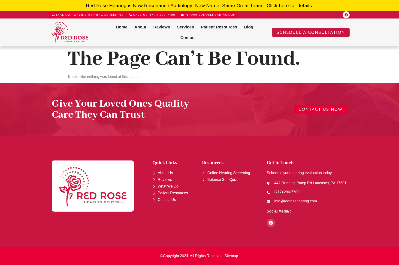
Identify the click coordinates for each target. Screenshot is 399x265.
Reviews (161, 27)
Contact (188, 37)
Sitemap (231, 256)
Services (185, 27)
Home (121, 27)
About (140, 27)
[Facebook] (346, 14)
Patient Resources (219, 27)
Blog (248, 27)
